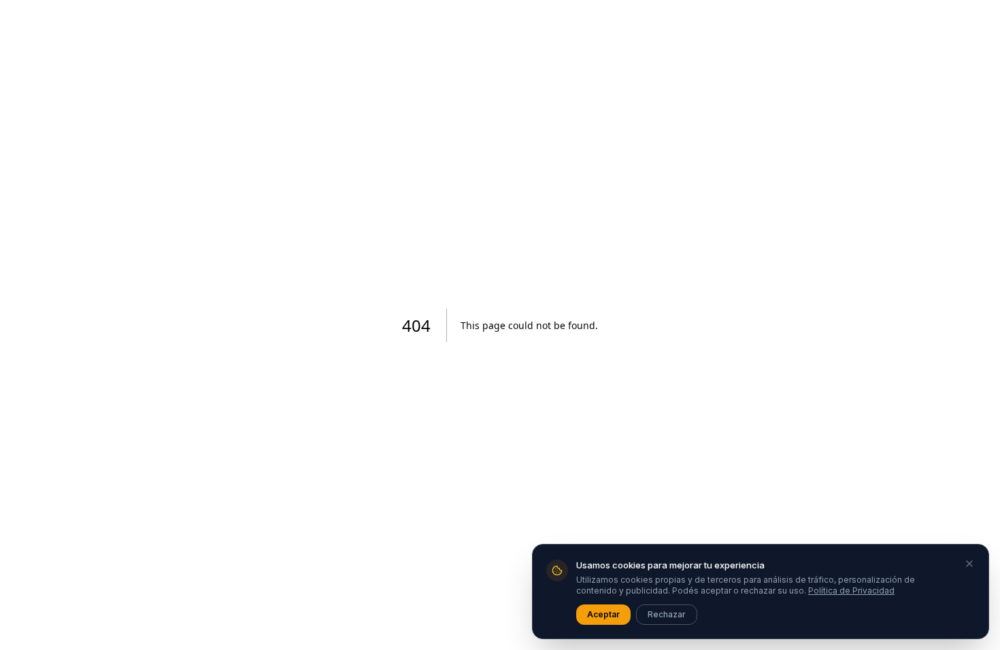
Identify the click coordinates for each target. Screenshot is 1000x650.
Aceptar (603, 614)
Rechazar (667, 614)
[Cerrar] (969, 563)
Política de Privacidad (851, 590)
